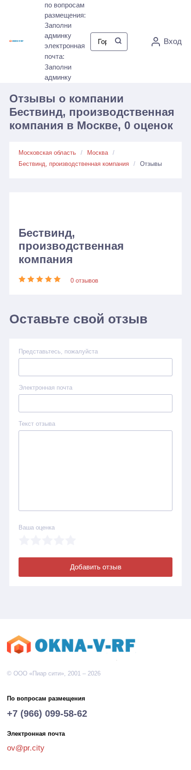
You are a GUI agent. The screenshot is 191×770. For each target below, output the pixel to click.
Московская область (47, 152)
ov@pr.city (26, 748)
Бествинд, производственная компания (74, 163)
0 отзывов (84, 280)
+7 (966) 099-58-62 (47, 713)
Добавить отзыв (95, 567)
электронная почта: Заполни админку (65, 61)
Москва (97, 152)
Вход (173, 41)
